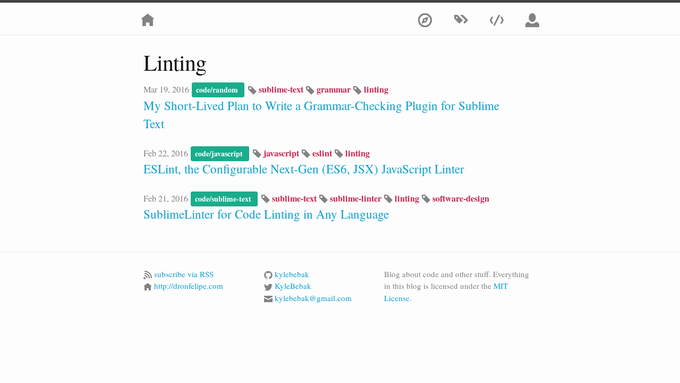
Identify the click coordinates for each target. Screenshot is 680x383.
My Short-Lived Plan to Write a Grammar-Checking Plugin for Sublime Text (321, 114)
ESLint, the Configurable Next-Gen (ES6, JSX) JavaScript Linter (310, 169)
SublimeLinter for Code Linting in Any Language (273, 214)
